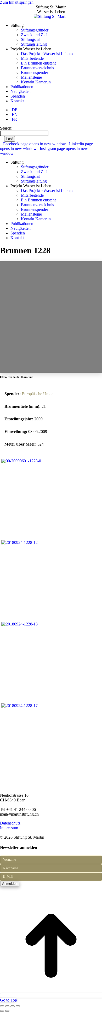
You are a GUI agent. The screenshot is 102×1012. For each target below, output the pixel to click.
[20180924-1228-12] (19, 542)
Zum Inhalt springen (16, 2)
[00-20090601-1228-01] (22, 461)
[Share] (7, 1006)
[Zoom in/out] (18, 1006)
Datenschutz (10, 823)
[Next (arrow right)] (7, 1011)
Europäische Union (38, 394)
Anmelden (9, 884)
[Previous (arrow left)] (2, 1011)
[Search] (51, 133)
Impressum (9, 828)
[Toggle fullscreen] (12, 1006)
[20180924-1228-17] (19, 705)
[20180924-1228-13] (19, 624)
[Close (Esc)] (2, 1006)
